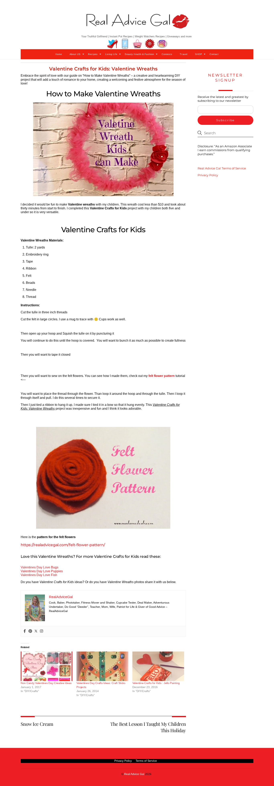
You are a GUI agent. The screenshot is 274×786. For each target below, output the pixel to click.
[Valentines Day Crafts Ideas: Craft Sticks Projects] (102, 666)
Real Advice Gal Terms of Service (222, 168)
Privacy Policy (208, 175)
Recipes (93, 54)
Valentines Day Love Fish (39, 575)
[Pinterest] (30, 631)
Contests (167, 54)
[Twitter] (36, 631)
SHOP (198, 54)
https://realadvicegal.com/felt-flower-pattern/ (63, 544)
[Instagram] (41, 631)
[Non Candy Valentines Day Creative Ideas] (46, 666)
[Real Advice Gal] (137, 24)
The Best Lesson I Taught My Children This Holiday (148, 727)
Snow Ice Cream (37, 724)
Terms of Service (146, 760)
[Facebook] (24, 631)
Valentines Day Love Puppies (42, 571)
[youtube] (137, 44)
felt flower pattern (161, 376)
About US (75, 54)
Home (58, 54)
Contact (214, 54)
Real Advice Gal (134, 774)
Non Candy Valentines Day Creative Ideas (46, 683)
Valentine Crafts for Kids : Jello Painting (156, 683)
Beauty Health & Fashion (139, 54)
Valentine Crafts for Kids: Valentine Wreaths (103, 69)
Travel (183, 54)
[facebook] (125, 44)
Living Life (111, 54)
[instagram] (162, 44)
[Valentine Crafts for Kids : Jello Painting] (158, 666)
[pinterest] (149, 44)
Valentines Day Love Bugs (39, 567)
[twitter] (112, 44)
